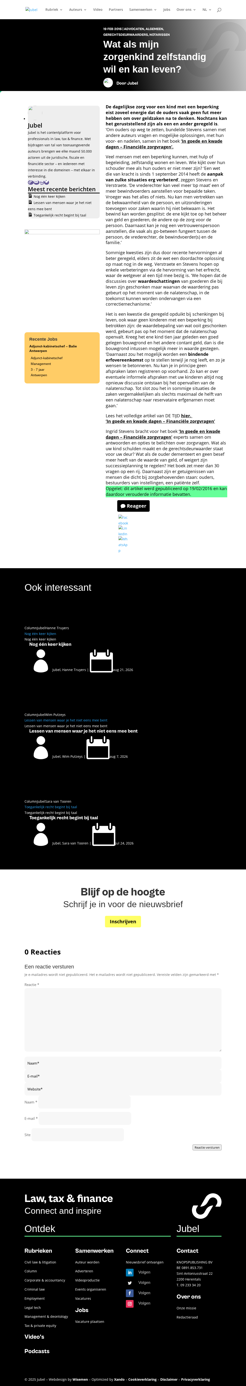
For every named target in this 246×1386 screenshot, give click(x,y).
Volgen (144, 1272)
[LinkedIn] (41, 182)
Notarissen (159, 35)
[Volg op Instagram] (130, 1304)
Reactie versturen (207, 1147)
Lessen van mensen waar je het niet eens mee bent (66, 720)
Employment (35, 1298)
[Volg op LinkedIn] (130, 1272)
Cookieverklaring (142, 1379)
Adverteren (84, 1271)
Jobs (166, 10)
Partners (116, 10)
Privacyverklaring (195, 1379)
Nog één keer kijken (49, 196)
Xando (119, 1379)
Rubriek (51, 10)
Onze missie (186, 1308)
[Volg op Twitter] (130, 1283)
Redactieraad (187, 1317)
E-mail (31, 1118)
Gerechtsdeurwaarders (125, 35)
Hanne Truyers (57, 628)
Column (31, 628)
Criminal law (35, 1289)
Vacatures (83, 1298)
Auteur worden (87, 1262)
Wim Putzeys (55, 714)
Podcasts (37, 1351)
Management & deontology (46, 1316)
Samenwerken (140, 10)
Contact (187, 1250)
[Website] (31, 182)
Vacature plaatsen (89, 1321)
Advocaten (134, 29)
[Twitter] (46, 182)
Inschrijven (123, 921)
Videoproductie (87, 1280)
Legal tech (33, 1307)
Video (98, 10)
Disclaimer (169, 1379)
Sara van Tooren (58, 801)
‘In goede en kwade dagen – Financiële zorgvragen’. (164, 144)
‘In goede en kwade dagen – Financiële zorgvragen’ (160, 421)
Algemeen (154, 29)
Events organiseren (90, 1289)
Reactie (32, 984)
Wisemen (80, 1379)
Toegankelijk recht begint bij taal (60, 215)
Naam (31, 1102)
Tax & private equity (40, 1325)
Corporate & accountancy (45, 1280)
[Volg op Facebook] (130, 1293)
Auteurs (75, 10)
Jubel (132, 83)
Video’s (34, 1336)
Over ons (184, 10)
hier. (186, 416)
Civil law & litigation (40, 1262)
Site (28, 1134)
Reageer (136, 506)
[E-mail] (36, 182)
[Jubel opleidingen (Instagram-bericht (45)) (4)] (62, 233)
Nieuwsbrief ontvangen (145, 1262)
